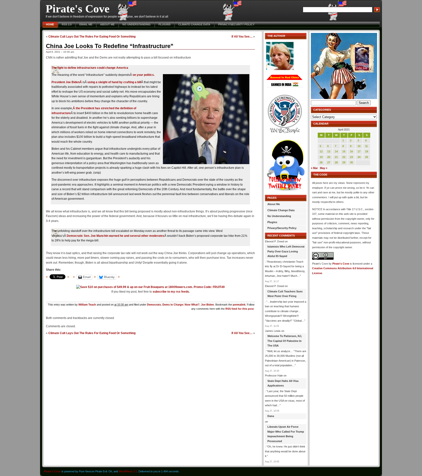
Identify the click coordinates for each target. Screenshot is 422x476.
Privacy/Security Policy (236, 24)
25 (366, 157)
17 (359, 151)
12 (321, 151)
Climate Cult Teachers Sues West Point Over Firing (285, 294)
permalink (239, 304)
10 (359, 146)
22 (343, 157)
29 (343, 162)
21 (336, 157)
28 (336, 162)
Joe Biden (207, 304)
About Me (107, 24)
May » (323, 168)
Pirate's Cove (77, 8)
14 (336, 151)
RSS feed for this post (239, 308)
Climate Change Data (194, 24)
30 (351, 162)
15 (343, 151)
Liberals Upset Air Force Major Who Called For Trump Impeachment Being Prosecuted (285, 434)
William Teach (87, 304)
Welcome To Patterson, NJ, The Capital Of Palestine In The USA (284, 341)
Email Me (85, 24)
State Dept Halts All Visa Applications (282, 383)
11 (366, 146)
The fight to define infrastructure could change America (90, 67)
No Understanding (136, 24)
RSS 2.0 (67, 24)
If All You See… (242, 36)
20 (328, 157)
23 (351, 157)
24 (359, 157)
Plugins (164, 24)
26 (321, 162)
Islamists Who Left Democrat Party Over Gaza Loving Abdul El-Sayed (286, 251)
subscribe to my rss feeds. (171, 291)
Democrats (154, 304)
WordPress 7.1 (128, 471)
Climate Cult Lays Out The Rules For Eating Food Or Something (92, 36)
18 (366, 151)
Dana (270, 416)
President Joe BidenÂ (67, 82)
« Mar (314, 168)
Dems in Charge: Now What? (181, 304)
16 (351, 151)
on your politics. (144, 75)
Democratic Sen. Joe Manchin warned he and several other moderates (115, 236)
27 (328, 162)
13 (328, 151)
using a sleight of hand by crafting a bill (114, 82)
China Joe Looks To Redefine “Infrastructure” (109, 46)
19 (321, 157)
